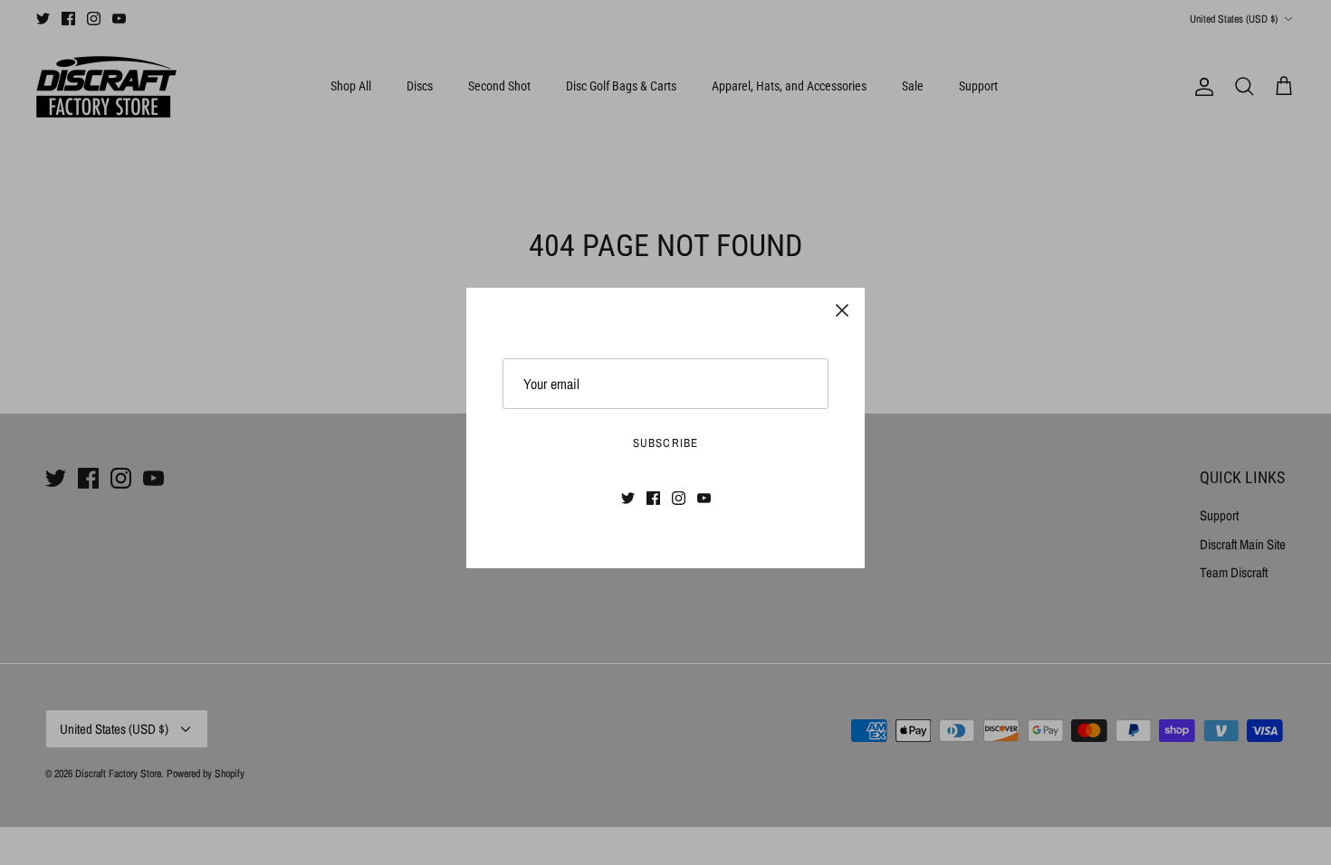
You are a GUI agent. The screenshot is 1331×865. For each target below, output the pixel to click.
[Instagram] (678, 498)
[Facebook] (653, 498)
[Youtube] (704, 498)
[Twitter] (628, 498)
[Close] (842, 310)
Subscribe (665, 443)
